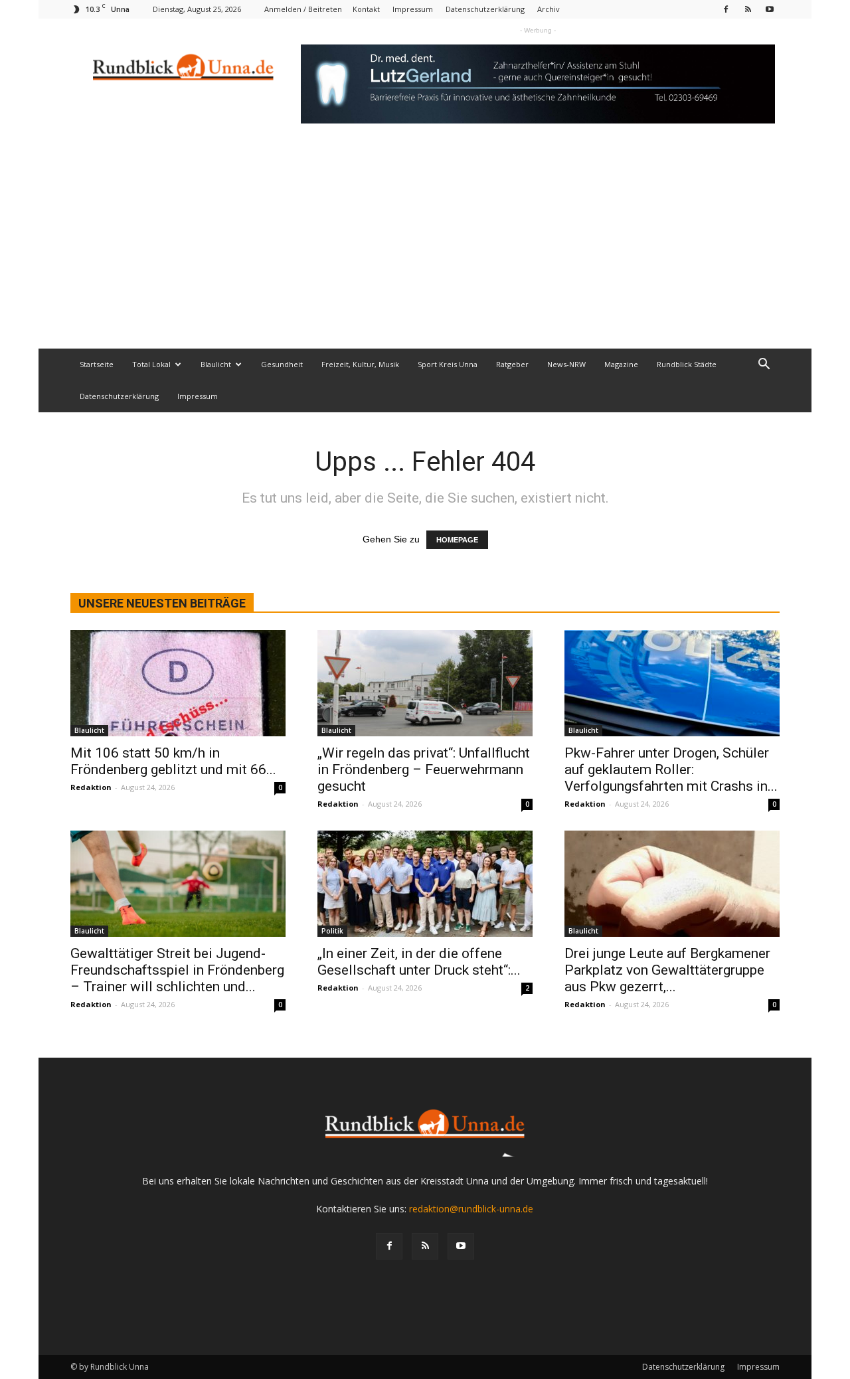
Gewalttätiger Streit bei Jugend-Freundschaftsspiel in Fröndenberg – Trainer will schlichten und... (177, 970)
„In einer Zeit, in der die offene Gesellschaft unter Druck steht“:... (419, 961)
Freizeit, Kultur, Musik (360, 364)
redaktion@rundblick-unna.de (471, 1208)
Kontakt (366, 9)
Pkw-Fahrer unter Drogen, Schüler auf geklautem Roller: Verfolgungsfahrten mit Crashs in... (671, 769)
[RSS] (748, 9)
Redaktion (91, 787)
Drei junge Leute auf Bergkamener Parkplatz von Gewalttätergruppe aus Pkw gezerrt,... (667, 970)
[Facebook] (726, 9)
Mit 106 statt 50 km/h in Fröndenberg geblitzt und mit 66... (173, 761)
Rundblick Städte (687, 364)
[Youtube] (770, 9)
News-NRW (566, 364)
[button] (764, 365)
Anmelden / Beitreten (303, 9)
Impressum (412, 9)
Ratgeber (512, 364)
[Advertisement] (425, 249)
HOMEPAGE (457, 540)
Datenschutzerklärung (485, 9)
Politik (332, 930)
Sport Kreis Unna (447, 364)
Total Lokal (151, 364)
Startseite (97, 364)
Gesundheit (282, 364)
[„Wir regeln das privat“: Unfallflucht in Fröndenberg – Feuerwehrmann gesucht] (425, 683)
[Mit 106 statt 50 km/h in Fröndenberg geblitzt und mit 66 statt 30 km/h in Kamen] (178, 683)
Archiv (548, 9)
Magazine (621, 364)
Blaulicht (216, 364)
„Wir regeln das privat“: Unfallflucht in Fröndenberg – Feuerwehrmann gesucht (423, 769)
